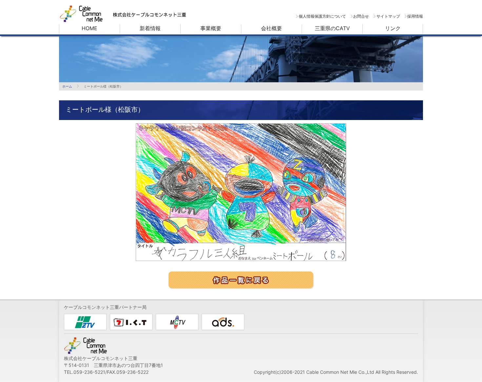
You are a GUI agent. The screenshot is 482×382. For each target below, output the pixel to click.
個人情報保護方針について (322, 16)
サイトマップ (388, 16)
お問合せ (361, 16)
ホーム (67, 86)
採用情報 (415, 16)
